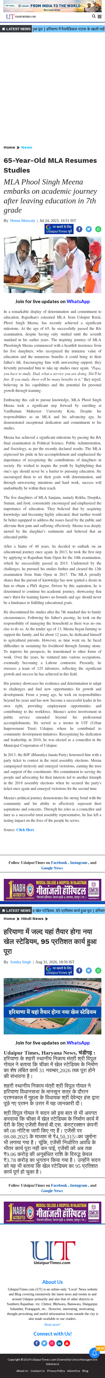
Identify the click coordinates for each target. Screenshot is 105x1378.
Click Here (25, 829)
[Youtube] (67, 1343)
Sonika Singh (20, 962)
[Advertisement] (52, 89)
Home (9, 147)
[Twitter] (44, 1343)
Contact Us (38, 1371)
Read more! (52, 1324)
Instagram (78, 863)
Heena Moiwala (22, 221)
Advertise (73, 1371)
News (26, 147)
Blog (85, 1371)
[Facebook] (37, 1343)
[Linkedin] (59, 1343)
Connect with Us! (52, 1334)
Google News (52, 868)
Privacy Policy (56, 1371)
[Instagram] (52, 1343)
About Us (52, 1282)
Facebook (59, 863)
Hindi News (32, 918)
